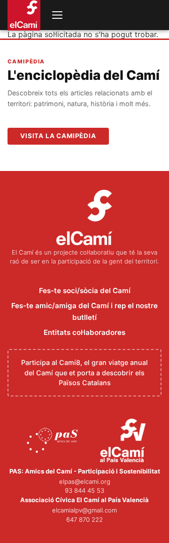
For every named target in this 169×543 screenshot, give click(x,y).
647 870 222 (84, 519)
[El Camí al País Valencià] (124, 441)
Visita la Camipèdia (58, 136)
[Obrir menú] (57, 15)
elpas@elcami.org (84, 481)
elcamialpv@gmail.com (84, 510)
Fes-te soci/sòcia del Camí (85, 290)
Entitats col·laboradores (84, 332)
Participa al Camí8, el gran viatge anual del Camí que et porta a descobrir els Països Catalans (84, 372)
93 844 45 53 (84, 490)
